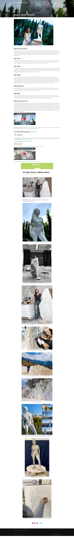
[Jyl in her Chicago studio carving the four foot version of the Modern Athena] (37, 349)
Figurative (35, 1)
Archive (41, 4)
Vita (38, 4)
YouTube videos (55, 110)
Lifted (45, 105)
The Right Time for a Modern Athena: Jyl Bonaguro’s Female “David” (31, 161)
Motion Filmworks (41, 146)
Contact (45, 4)
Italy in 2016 (48, 54)
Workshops (35, 4)
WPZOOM (59, 534)
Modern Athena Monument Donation (26, 139)
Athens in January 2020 (54, 54)
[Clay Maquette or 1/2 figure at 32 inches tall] (37, 476)
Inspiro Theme (55, 534)
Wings (32, 1)
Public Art (44, 1)
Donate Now (33, 131)
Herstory (54, 105)
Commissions (39, 1)
